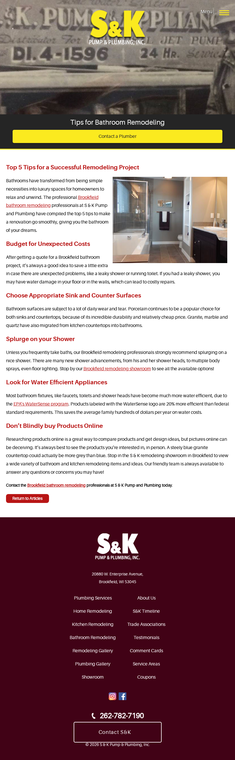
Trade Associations (146, 624)
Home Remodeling (92, 611)
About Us (146, 598)
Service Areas (146, 664)
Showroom (93, 677)
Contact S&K (115, 732)
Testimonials (146, 637)
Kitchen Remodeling (92, 624)
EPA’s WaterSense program (40, 404)
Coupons (146, 677)
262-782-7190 (122, 716)
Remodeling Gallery (93, 651)
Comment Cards (146, 651)
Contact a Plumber (117, 136)
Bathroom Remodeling (93, 637)
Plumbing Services (93, 598)
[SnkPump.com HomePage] (117, 546)
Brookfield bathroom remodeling (56, 485)
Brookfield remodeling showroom (117, 368)
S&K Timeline (146, 611)
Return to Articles (27, 498)
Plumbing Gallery (92, 664)
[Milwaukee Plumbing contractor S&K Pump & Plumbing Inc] (117, 28)
